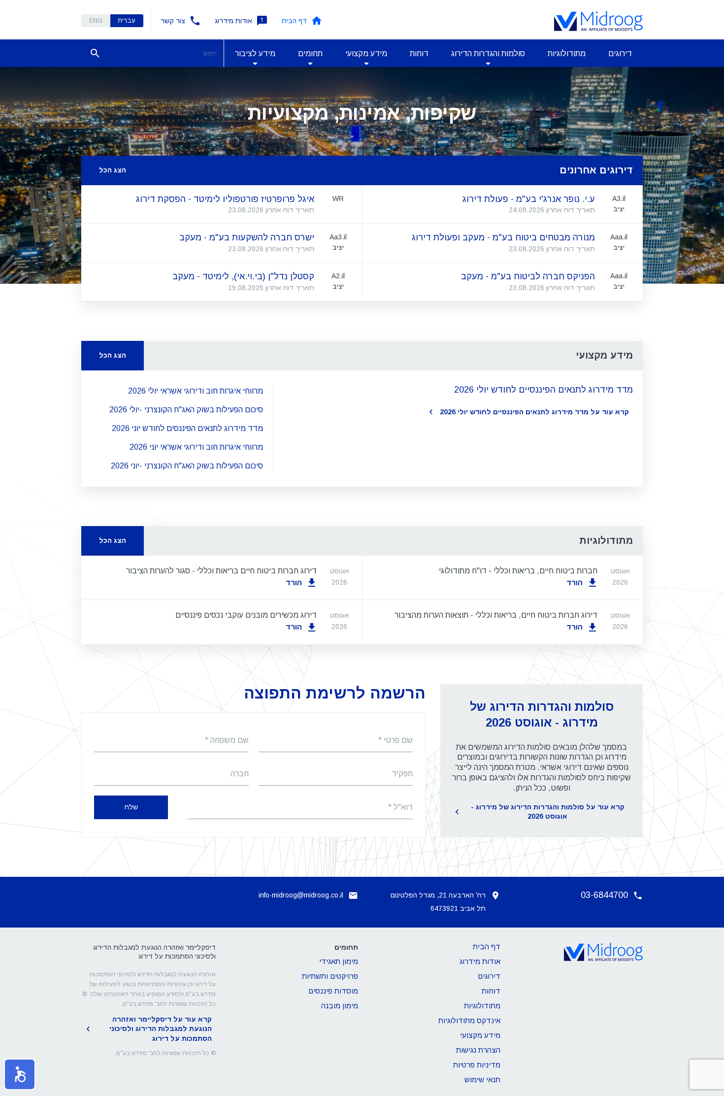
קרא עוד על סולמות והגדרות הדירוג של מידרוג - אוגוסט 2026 (548, 812)
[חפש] (95, 53)
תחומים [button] (310, 53)
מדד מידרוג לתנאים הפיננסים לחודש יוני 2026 (187, 428)
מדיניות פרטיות (476, 1065)
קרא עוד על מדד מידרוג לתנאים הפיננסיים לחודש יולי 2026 (534, 412)
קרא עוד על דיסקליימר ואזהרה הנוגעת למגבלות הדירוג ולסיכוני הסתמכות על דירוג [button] (160, 1028)
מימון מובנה (339, 1005)
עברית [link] (126, 20)
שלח (131, 807)
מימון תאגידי (338, 961)
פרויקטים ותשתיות (330, 976)
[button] (19, 1074)
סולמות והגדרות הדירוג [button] (488, 53)
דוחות (419, 53)
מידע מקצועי (480, 1035)
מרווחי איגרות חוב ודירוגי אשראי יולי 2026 (195, 391)
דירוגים (620, 53)
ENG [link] (95, 20)
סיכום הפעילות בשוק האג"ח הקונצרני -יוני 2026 (187, 466)
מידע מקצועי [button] (366, 53)
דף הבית (294, 21)
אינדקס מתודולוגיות (469, 1020)
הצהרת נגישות (478, 1050)
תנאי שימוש (482, 1079)
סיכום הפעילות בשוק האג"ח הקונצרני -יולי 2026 (186, 409)
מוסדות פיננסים (333, 991)
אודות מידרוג (233, 21)
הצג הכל (112, 170)
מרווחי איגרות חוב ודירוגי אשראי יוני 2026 (196, 447)
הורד (574, 582)
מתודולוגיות (567, 53)
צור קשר (173, 21)
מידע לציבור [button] (255, 53)
